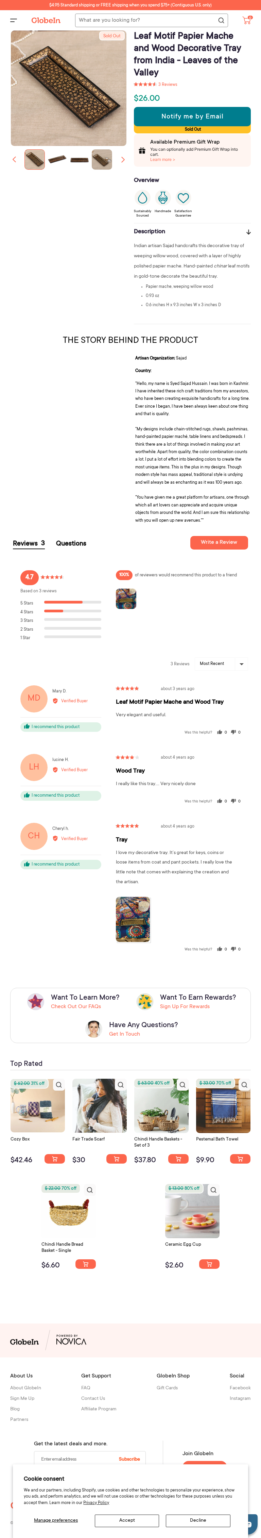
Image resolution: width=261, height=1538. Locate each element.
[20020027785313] (85, 1264)
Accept (127, 1520)
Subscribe (129, 1459)
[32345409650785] (240, 1159)
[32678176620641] (116, 1159)
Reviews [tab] (29, 544)
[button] (123, 159)
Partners (19, 1420)
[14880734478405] (178, 1159)
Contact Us (93, 1399)
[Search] (221, 20)
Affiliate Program (99, 1409)
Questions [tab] (71, 544)
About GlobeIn (25, 1388)
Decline (198, 1520)
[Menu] (13, 20)
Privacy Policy (96, 1503)
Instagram (240, 1399)
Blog (15, 1409)
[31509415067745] (209, 1264)
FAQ (85, 1388)
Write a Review (219, 542)
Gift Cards (167, 1388)
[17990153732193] (55, 1159)
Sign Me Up (22, 1399)
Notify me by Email (192, 117)
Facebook (240, 1388)
